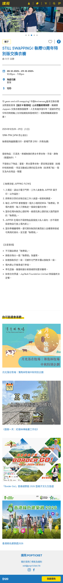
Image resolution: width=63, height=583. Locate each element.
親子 (6, 41)
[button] (26, 35)
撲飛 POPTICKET (31, 555)
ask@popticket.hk (31, 565)
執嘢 (7, 58)
